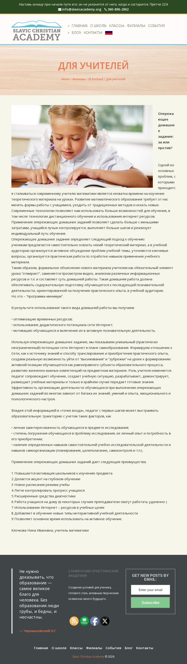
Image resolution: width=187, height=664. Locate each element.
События (156, 26)
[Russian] (108, 32)
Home (65, 79)
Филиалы (136, 26)
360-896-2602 (118, 9)
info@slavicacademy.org (81, 9)
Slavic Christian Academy (88, 657)
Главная (79, 26)
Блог (76, 33)
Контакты (93, 33)
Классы (116, 26)
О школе (98, 26)
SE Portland (95, 79)
